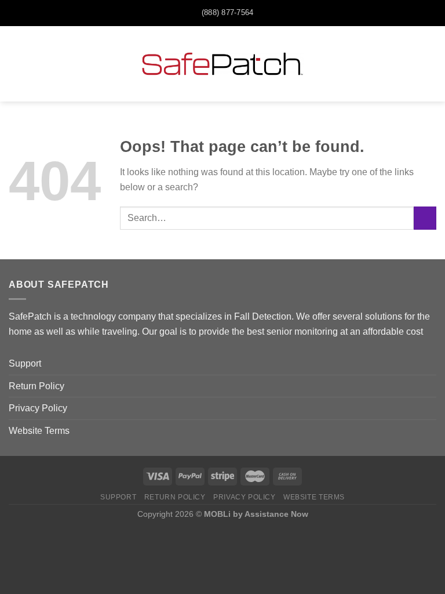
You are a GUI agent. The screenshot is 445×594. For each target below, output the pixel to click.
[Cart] (430, 64)
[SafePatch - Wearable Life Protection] (222, 63)
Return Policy (36, 386)
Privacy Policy (38, 408)
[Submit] (425, 218)
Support (25, 363)
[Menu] (16, 63)
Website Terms (39, 431)
